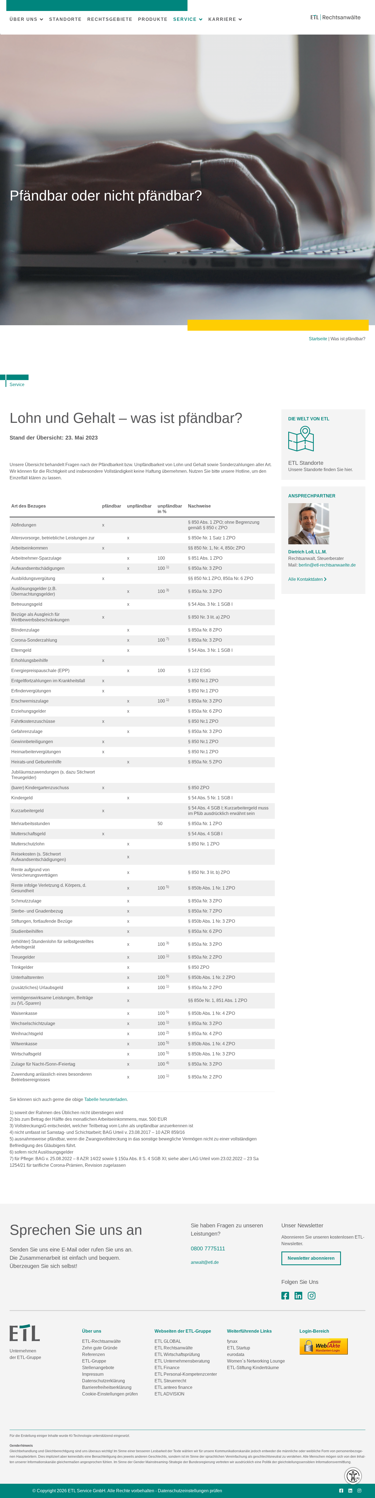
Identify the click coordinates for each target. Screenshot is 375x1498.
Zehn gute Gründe (99, 1348)
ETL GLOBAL (168, 1341)
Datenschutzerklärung (103, 1380)
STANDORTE (65, 19)
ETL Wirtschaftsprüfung (177, 1354)
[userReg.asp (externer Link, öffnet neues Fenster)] (324, 1346)
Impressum (92, 1374)
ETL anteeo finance (173, 1387)
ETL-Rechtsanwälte (101, 1341)
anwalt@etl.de (205, 1262)
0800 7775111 (208, 1248)
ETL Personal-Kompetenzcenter (186, 1374)
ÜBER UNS (24, 19)
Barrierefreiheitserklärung (106, 1387)
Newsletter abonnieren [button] (311, 1258)
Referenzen (93, 1354)
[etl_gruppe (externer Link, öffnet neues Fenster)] (311, 1295)
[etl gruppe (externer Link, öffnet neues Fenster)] (298, 1295)
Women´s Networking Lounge (256, 1361)
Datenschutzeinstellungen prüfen (190, 1490)
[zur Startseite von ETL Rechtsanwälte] (335, 17)
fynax (232, 1341)
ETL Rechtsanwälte (174, 1348)
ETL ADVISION (169, 1394)
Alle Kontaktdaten (306, 579)
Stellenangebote (98, 1367)
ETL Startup (238, 1348)
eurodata (235, 1354)
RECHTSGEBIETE (110, 19)
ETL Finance (167, 1367)
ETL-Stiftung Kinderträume (253, 1367)
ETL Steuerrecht (170, 1380)
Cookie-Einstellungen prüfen (110, 1394)
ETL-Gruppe (94, 1361)
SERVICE (185, 19)
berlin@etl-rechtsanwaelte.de (327, 565)
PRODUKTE (153, 19)
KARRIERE (222, 19)
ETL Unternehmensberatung (182, 1361)
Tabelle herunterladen (105, 1099)
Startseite (318, 338)
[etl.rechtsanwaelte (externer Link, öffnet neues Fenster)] (285, 1295)
